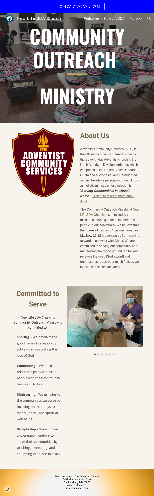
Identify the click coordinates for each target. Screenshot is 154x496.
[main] (77, 68)
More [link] (134, 18)
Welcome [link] (91, 18)
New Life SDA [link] (114, 18)
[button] (149, 18)
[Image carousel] (105, 320)
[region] (77, 6)
